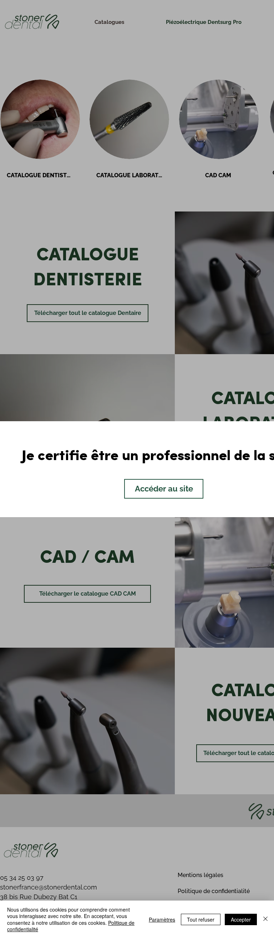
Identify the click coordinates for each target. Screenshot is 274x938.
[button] (163, 489)
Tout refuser (200, 919)
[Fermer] (265, 919)
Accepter (241, 919)
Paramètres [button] (162, 919)
